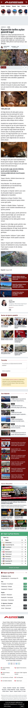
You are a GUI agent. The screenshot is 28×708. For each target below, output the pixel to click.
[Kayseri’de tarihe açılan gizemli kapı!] (14, 57)
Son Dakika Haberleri (7, 680)
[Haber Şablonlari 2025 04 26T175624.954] (14, 99)
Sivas (12, 410)
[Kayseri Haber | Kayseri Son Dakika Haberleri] (13, 2)
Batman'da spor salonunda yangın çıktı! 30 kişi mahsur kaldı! (18, 406)
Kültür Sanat (5, 691)
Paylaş (4, 67)
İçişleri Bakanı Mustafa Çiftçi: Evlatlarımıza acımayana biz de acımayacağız (20, 340)
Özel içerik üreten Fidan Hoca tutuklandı (6, 326)
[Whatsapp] (19, 663)
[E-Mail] (10, 310)
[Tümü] (26, 393)
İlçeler (17, 689)
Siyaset (14, 6)
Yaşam (11, 691)
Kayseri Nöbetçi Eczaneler (5, 668)
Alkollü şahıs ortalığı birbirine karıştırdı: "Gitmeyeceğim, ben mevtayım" (19, 427)
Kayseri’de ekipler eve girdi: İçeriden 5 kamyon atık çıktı (7, 339)
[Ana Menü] (1, 2)
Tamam (22, 706)
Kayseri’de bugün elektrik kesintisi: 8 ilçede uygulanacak (20, 353)
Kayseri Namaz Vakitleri (5, 673)
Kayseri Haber (14, 397)
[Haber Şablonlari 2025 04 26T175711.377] (14, 149)
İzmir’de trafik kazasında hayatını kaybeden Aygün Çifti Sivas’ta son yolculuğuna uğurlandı (18, 413)
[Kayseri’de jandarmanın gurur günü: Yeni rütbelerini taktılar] (21, 321)
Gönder (4, 375)
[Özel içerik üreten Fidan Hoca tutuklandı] (7, 321)
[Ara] (26, 2)
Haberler (3, 27)
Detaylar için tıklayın (14, 567)
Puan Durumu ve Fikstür (7, 677)
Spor (18, 6)
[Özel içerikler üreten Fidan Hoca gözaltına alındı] (7, 348)
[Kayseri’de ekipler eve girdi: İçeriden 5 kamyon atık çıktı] (7, 333)
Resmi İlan (22, 689)
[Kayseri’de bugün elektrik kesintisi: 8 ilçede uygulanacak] (21, 348)
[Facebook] (9, 663)
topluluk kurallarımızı (14, 379)
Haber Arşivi (19, 680)
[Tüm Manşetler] (26, 483)
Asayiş (2, 6)
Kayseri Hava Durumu (21, 667)
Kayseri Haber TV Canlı (20, 691)
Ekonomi (4, 689)
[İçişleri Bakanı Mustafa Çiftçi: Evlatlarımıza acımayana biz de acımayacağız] (21, 333)
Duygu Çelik (12, 301)
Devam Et (11, 307)
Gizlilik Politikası (15, 706)
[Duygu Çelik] (4, 303)
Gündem (8, 6)
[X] (11, 663)
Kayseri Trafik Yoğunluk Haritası (21, 673)
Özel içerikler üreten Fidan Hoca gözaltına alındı (7, 353)
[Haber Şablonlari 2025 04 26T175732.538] (14, 259)
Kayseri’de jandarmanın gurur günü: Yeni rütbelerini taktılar (21, 326)
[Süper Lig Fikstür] (26, 572)
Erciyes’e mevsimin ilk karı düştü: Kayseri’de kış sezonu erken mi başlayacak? (18, 400)
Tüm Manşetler (19, 677)
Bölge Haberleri (11, 689)
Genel (8, 27)
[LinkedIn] (16, 663)
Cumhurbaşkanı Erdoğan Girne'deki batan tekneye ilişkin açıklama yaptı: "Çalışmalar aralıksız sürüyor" (18, 420)
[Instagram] (14, 663)
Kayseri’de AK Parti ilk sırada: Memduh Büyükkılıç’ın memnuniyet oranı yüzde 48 (18, 433)
